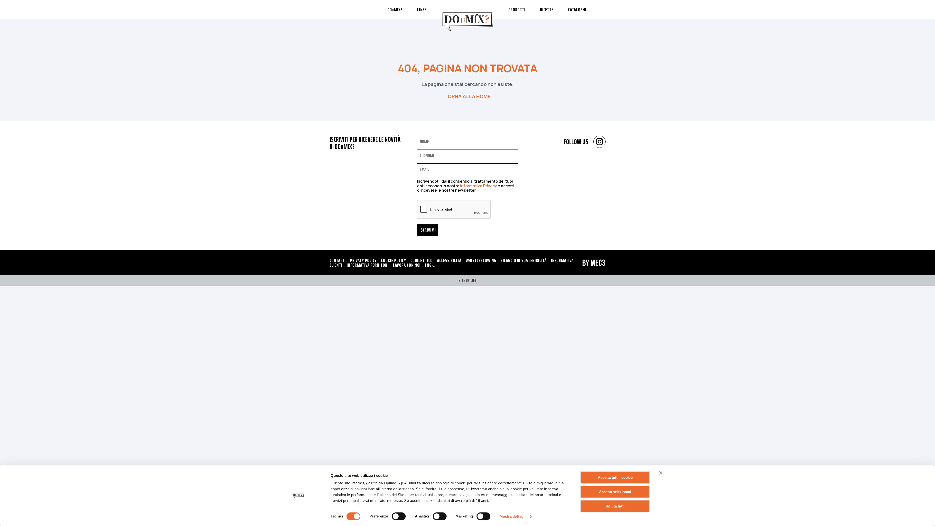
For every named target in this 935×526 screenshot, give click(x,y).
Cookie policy (393, 260)
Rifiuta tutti (615, 506)
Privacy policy (363, 260)
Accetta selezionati (615, 492)
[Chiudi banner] (660, 473)
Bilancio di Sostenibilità (524, 260)
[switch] (399, 516)
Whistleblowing (481, 260)
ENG (428, 265)
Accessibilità (449, 260)
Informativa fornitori (368, 265)
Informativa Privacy (478, 185)
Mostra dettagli (513, 516)
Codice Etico (422, 260)
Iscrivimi (428, 230)
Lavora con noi (407, 265)
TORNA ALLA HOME (467, 96)
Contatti (338, 260)
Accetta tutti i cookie (615, 477)
